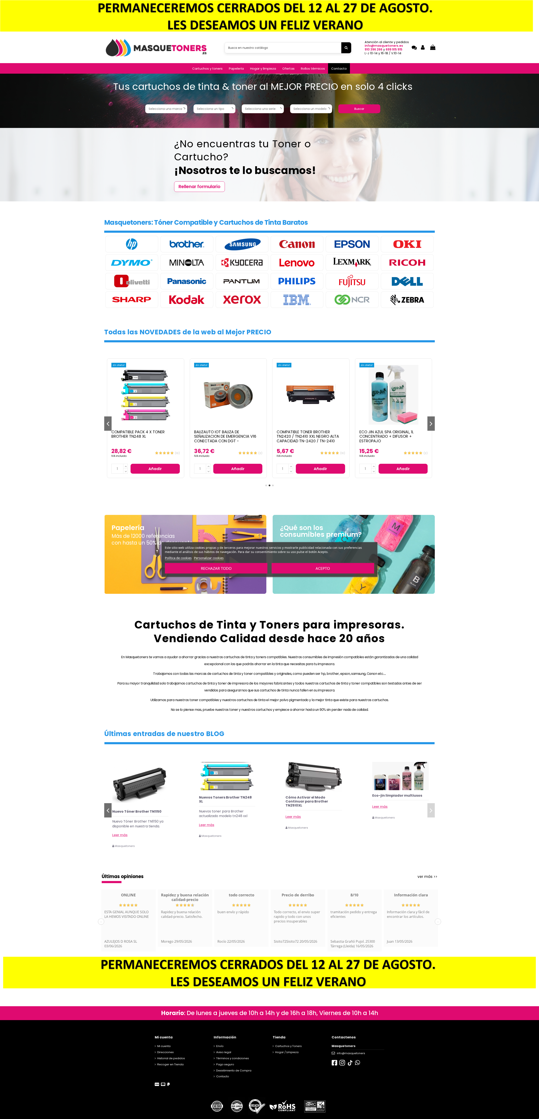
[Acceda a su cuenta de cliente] (422, 48)
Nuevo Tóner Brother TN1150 (223, 811)
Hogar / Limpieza (287, 1052)
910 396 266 (373, 49)
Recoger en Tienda (170, 1064)
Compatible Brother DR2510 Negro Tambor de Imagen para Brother (393, 434)
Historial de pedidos (171, 1058)
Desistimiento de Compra (233, 1070)
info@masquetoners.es (384, 46)
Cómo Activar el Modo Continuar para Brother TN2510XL (393, 801)
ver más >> (427, 876)
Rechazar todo (216, 568)
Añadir (155, 468)
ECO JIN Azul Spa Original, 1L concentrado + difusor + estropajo (304, 436)
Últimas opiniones (123, 876)
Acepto (323, 568)
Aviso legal (223, 1052)
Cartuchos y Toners (288, 1046)
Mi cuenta (164, 1046)
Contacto (222, 1076)
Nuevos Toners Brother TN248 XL (312, 799)
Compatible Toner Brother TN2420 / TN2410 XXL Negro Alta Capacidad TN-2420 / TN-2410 (225, 436)
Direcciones (165, 1052)
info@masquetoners (351, 1053)
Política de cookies (178, 558)
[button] (207, 68)
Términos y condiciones (232, 1058)
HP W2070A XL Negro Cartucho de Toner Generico (139, 813)
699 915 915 (394, 49)
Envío (220, 1046)
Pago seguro (225, 1064)
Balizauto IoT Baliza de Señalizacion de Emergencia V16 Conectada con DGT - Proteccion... (142, 438)
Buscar (359, 109)
